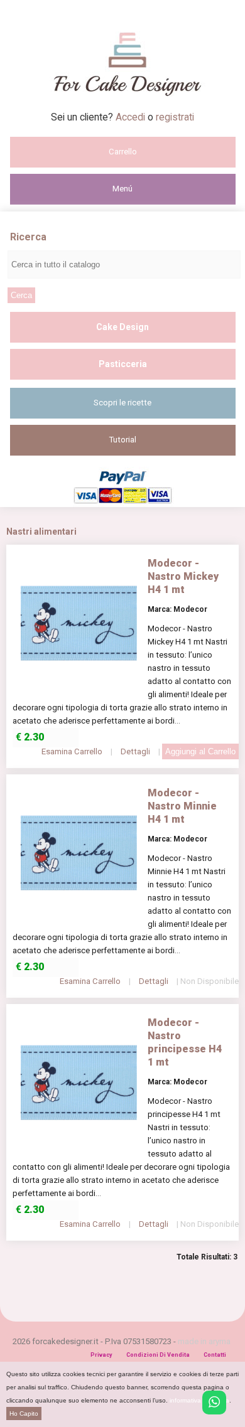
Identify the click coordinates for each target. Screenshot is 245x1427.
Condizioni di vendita (158, 1355)
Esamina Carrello (71, 751)
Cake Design (122, 327)
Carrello (123, 151)
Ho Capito (23, 1413)
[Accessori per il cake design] (123, 108)
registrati (175, 117)
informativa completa (199, 1400)
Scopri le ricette (122, 402)
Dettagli (135, 751)
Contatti (215, 1355)
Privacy (101, 1355)
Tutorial (122, 439)
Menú (122, 188)
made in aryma (204, 1341)
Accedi (132, 117)
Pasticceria (123, 364)
